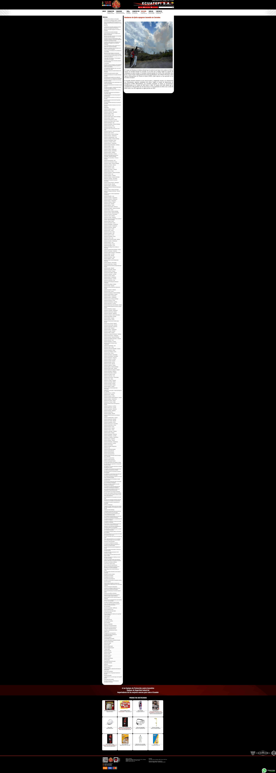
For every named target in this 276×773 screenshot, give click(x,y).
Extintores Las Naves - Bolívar (110, 164)
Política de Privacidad (108, 764)
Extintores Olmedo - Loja (109, 115)
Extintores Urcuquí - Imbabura (110, 217)
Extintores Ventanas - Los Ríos (110, 406)
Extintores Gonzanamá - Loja (109, 160)
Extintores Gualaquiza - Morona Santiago (112, 292)
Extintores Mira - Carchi (108, 209)
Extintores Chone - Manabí (109, 428)
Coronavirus (106, 63)
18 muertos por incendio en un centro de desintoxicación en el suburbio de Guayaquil (112, 78)
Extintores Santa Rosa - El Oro (110, 425)
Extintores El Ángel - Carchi (109, 244)
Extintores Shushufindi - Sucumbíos (111, 356)
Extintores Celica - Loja (108, 237)
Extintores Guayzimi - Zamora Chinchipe (112, 172)
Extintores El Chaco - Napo (109, 231)
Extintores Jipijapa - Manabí (109, 413)
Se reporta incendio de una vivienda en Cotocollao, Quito (111, 93)
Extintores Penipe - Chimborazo (110, 135)
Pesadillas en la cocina (108, 577)
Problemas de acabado (108, 575)
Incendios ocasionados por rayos (110, 630)
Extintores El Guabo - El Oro (109, 374)
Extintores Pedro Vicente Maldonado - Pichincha (111, 261)
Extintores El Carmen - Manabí (110, 420)
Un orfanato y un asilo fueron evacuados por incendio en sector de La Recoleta (112, 475)
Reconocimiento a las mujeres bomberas (112, 491)
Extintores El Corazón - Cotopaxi (110, 169)
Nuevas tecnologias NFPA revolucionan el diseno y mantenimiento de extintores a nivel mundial (112, 23)
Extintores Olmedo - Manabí (109, 184)
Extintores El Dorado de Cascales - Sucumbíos (111, 181)
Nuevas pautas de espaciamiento (110, 565)
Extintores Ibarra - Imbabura (109, 438)
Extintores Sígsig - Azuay (109, 221)
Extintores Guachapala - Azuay (110, 140)
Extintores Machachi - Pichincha (110, 357)
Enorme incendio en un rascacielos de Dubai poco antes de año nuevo (113, 534)
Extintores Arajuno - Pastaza (109, 152)
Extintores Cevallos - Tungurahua (110, 197)
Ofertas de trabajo (107, 643)
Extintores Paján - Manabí (109, 285)
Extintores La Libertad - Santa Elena (111, 437)
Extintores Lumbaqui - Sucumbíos (110, 178)
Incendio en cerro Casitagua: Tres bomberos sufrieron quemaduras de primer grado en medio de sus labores (112, 65)
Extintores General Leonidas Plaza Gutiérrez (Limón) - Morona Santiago (112, 219)
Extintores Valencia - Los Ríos (110, 359)
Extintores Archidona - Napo (109, 257)
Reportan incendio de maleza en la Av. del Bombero (112, 106)
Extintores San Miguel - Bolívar (110, 284)
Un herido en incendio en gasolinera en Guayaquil (112, 503)
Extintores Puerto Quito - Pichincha (111, 206)
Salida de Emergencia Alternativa (110, 586)
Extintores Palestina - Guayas (110, 308)
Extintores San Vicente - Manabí (110, 323)
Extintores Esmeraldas (108, 444)
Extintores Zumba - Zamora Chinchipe (111, 212)
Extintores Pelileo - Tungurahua (110, 329)
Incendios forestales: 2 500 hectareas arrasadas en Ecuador (111, 681)
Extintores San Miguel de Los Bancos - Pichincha (111, 248)
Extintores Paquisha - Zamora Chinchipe (112, 131)
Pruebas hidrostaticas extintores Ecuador (112, 640)
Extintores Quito (107, 653)
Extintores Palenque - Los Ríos (110, 278)
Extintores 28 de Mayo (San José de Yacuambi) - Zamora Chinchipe (111, 156)
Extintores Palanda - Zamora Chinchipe (111, 177)
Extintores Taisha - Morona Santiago (111, 134)
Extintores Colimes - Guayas (109, 271)
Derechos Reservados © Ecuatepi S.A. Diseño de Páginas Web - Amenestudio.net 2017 (157, 761)
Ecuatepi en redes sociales (109, 574)
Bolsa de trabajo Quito (108, 646)
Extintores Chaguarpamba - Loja (110, 137)
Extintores (106, 664)
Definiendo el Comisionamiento (110, 625)
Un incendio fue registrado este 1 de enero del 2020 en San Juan (112, 69)
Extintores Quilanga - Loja (109, 122)
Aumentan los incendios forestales (111, 32)
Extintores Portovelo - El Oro (109, 300)
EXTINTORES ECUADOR (109, 638)
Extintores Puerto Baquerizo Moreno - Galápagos (111, 282)
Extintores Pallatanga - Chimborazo (111, 224)
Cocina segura (107, 616)
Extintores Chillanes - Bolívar (109, 202)
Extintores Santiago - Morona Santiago (111, 138)
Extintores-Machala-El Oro (109, 453)
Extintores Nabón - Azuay (109, 146)
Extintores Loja (107, 447)
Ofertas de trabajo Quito (108, 641)
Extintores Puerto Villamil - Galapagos (111, 182)
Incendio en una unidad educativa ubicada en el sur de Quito (112, 61)
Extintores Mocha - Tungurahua (110, 143)
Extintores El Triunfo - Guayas (110, 400)
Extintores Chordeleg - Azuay (109, 236)
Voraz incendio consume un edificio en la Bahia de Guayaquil (112, 34)
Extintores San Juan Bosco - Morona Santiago (111, 158)
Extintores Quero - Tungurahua (110, 200)
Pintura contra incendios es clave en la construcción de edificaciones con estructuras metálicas (113, 584)
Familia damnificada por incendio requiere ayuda (112, 591)
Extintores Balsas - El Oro (109, 234)
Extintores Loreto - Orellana (109, 215)
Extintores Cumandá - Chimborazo (111, 310)
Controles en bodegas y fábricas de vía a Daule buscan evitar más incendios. (112, 589)
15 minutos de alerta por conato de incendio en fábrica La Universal (112, 522)
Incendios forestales (108, 612)
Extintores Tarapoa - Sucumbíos (110, 150)
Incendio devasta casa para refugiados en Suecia (112, 548)
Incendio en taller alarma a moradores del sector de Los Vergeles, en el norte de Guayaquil (112, 43)
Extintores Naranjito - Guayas (110, 384)
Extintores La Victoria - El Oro (110, 141)
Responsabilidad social (108, 609)
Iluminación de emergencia (109, 578)
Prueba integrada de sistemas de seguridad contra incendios (112, 614)
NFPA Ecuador (107, 659)
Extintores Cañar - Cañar (109, 347)
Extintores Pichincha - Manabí (110, 227)
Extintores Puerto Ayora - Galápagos (111, 335)
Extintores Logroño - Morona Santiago (111, 163)
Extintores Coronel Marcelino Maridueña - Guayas (112, 288)
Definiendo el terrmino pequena (110, 627)
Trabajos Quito (107, 649)
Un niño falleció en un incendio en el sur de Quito (112, 498)
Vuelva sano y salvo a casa (109, 563)
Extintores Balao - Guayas (109, 318)
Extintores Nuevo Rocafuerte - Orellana (111, 144)
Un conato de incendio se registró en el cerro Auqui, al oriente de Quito (113, 477)
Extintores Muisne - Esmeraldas (110, 262)
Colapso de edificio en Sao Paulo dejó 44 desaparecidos (112, 95)
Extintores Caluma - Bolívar (109, 275)
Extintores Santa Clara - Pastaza (110, 153)
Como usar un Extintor (108, 671)
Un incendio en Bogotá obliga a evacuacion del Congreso (112, 532)
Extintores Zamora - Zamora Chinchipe (111, 337)
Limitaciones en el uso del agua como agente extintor (113, 677)
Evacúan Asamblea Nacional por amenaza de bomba (112, 103)
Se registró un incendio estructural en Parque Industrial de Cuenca (113, 467)
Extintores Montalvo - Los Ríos (110, 341)
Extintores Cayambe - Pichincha (110, 409)
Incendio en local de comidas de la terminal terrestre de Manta (112, 80)
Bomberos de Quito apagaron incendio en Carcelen (112, 30)
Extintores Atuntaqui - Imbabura (110, 371)
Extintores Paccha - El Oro (109, 167)
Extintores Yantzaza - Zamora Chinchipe (112, 314)
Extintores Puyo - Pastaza (109, 394)
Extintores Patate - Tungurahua (110, 185)
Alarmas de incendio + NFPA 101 (110, 607)
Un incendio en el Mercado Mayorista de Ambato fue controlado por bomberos (112, 487)
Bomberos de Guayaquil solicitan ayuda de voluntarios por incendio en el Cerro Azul (112, 500)
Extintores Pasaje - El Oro (109, 426)
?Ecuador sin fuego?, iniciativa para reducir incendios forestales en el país (112, 88)
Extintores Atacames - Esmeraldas (110, 354)
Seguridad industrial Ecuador (110, 661)
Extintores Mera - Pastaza (109, 118)
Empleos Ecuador (107, 650)
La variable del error (108, 619)
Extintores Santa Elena (108, 412)
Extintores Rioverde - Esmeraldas (110, 214)
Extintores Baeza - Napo (109, 171)
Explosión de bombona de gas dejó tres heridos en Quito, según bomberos (112, 595)
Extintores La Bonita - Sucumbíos (110, 112)
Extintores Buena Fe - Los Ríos (110, 407)
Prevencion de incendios (109, 679)
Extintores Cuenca (107, 655)
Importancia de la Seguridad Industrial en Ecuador (112, 673)
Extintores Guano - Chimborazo (110, 297)
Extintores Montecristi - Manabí (110, 419)
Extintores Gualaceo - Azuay (109, 350)
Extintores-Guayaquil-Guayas (110, 460)
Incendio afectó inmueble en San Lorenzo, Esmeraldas (112, 90)
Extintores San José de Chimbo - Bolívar (112, 239)
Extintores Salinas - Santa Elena (110, 399)
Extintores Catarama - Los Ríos (110, 274)
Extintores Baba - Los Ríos (109, 254)
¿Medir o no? (106, 631)
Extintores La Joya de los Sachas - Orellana (112, 334)
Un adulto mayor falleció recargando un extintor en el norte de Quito (112, 545)
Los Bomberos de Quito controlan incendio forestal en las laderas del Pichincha (112, 28)
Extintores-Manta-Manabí (109, 450)
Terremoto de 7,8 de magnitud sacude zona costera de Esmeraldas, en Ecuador (112, 524)
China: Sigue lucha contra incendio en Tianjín (111, 570)
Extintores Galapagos (108, 504)
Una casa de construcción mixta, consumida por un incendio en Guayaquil (112, 482)
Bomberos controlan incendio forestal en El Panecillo (112, 71)
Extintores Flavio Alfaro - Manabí (110, 272)
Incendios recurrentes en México (110, 562)
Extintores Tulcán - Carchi (109, 429)
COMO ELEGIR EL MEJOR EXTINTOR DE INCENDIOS (112, 669)
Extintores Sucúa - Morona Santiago (111, 298)
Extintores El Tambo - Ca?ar (109, 245)
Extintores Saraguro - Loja (109, 233)
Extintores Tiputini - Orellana (109, 109)
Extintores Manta (107, 656)
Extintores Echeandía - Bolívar (110, 269)
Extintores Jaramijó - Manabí (109, 360)
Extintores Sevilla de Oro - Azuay (110, 119)
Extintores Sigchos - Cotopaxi (110, 175)
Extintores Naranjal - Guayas (109, 383)
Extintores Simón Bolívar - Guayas (110, 294)
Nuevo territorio (107, 622)
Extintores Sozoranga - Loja (109, 127)
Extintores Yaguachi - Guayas (110, 365)
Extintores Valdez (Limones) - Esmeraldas (112, 252)
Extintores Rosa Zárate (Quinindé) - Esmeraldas (111, 388)
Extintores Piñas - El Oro (109, 353)
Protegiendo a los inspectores (110, 633)
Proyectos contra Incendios (109, 541)
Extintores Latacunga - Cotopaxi (110, 431)
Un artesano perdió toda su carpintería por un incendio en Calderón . (113, 519)
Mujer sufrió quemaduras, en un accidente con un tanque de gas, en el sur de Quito (112, 539)
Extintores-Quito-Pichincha (109, 459)
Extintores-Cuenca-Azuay (109, 457)
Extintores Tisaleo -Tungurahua (110, 149)
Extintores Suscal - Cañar (109, 147)
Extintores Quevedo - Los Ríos (110, 443)
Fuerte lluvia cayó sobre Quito (110, 610)
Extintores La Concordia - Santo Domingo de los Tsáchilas (113, 391)
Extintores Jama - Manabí (109, 268)
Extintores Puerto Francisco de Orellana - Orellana (112, 416)
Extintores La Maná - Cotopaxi (110, 380)
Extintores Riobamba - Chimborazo (111, 441)
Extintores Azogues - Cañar (109, 396)
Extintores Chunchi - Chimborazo (110, 225)
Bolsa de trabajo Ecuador (109, 647)
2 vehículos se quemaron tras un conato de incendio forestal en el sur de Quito (112, 512)
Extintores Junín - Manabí (109, 255)
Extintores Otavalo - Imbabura (110, 410)
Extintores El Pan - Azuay (109, 110)
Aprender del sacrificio (108, 621)
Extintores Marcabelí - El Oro (109, 222)
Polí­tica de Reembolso (108, 765)
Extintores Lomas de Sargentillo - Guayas (112, 348)
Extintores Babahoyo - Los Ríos (110, 435)
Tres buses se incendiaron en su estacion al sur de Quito (112, 51)
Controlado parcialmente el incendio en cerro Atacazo (113, 85)
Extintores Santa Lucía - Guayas (110, 311)
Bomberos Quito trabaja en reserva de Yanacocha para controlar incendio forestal (112, 54)
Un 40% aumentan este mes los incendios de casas (113, 537)
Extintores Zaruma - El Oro (109, 319)
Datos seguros (107, 618)
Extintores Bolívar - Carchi (109, 205)
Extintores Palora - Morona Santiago (111, 211)
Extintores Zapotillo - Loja (109, 196)
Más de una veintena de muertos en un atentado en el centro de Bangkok (111, 567)
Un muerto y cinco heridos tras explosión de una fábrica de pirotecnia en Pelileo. (112, 470)
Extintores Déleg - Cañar (109, 113)
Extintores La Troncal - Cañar (110, 402)
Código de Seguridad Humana (110, 628)
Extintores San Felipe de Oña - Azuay (111, 121)
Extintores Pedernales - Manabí (110, 372)
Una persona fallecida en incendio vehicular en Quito (112, 75)
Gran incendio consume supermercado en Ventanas (112, 598)
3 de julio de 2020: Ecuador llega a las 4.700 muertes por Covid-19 (113, 56)
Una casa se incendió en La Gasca (111, 543)
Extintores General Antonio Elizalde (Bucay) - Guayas (113, 266)
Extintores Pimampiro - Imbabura (110, 251)
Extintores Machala (108, 652)
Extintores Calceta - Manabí (109, 363)
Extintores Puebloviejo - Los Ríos (110, 301)
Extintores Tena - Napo (108, 378)
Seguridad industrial (108, 662)
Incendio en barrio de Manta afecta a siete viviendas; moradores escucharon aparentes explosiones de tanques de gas (112, 39)
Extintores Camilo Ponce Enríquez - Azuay (112, 249)
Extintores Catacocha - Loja (109, 280)
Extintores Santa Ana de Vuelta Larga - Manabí (111, 322)
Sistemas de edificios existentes (110, 593)
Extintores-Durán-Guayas (109, 452)
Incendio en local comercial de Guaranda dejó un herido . (112, 101)
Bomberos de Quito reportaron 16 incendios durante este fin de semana (112, 37)
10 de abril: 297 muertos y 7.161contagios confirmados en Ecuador (112, 59)
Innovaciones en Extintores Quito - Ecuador (112, 20)
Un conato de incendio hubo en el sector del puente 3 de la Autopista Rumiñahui (112, 517)
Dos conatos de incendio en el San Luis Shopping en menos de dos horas (112, 490)
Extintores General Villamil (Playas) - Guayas (113, 397)
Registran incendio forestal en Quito (111, 73)
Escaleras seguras (107, 637)
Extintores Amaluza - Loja (109, 166)
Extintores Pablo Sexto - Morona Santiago (112, 116)
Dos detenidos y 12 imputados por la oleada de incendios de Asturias (112, 529)
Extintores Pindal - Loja (108, 174)
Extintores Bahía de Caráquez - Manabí (111, 369)
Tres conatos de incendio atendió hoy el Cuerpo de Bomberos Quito (112, 514)
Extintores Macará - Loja (109, 340)
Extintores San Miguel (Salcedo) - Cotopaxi (112, 338)
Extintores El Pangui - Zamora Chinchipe (112, 208)
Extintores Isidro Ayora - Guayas (110, 264)
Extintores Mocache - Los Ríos (110, 303)
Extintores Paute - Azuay (109, 291)
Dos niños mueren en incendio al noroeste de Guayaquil (112, 472)
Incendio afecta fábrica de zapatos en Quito (112, 462)
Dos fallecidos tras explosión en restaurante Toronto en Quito (112, 464)
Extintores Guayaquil (108, 665)
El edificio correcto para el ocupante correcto (112, 580)
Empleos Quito (107, 644)
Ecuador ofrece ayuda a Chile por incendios (112, 493)
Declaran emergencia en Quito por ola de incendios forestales (112, 558)
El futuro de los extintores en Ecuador (111, 18)
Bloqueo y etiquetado (108, 624)
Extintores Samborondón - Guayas (111, 417)
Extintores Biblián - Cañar (109, 258)
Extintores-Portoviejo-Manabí (109, 449)
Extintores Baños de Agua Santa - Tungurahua (110, 344)
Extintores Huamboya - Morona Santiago (112, 124)
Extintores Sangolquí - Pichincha (110, 434)
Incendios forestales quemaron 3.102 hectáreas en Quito (111, 553)
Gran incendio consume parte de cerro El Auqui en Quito (112, 555)
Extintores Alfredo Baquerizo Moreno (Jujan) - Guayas (113, 307)
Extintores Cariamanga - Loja (110, 345)
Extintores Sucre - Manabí (109, 203)
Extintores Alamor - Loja (108, 242)
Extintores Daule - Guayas (109, 432)
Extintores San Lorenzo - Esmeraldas (111, 377)
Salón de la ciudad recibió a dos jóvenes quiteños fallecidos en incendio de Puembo (112, 560)
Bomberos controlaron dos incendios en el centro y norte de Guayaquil (112, 49)
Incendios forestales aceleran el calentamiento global (110, 635)
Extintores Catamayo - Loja (109, 375)
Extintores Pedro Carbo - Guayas (110, 368)
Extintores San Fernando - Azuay (110, 161)
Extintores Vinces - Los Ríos (109, 393)
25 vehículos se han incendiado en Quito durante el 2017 (112, 480)
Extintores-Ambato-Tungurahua (110, 446)
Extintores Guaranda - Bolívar (110, 381)
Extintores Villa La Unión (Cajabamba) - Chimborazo (112, 194)
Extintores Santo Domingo (109, 509)
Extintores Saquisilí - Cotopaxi (110, 289)
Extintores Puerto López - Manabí (110, 325)
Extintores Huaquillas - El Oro (110, 422)
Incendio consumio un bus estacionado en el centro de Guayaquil (113, 83)
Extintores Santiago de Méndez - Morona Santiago (112, 192)
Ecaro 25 (106, 25)
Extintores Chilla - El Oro (109, 132)
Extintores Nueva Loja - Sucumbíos (111, 423)
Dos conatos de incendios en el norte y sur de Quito (112, 98)
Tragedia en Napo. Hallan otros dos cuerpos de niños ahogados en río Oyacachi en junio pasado (112, 507)
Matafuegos (106, 107)
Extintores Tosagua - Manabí (109, 331)
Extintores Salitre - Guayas (109, 332)
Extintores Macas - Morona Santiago (111, 366)
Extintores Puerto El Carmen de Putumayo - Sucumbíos (112, 188)
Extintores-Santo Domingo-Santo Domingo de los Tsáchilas (112, 456)
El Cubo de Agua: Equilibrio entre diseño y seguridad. (112, 572)
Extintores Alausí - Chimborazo (110, 277)
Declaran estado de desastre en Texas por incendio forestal (112, 550)
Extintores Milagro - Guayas (109, 440)
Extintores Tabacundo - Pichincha (110, 326)
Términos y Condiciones (108, 763)
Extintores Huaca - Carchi (109, 228)
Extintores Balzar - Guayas (109, 386)
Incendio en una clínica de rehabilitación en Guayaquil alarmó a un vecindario (112, 527)
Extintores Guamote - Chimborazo (110, 199)
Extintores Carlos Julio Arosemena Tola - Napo (112, 129)
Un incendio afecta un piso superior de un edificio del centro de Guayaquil (112, 46)
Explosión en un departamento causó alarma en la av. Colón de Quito (113, 600)
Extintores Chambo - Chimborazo (110, 240)
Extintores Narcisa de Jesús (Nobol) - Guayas (113, 304)
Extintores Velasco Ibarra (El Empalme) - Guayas (112, 404)
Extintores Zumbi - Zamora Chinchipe (111, 189)
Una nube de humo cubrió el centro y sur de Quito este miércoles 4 (112, 495)
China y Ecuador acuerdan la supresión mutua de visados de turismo (112, 604)
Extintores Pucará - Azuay (109, 125)
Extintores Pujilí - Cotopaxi (109, 328)
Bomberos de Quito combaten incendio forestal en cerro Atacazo (111, 485)
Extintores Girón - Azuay (108, 230)
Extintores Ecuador (107, 675)
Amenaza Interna (107, 581)
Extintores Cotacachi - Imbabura (110, 313)
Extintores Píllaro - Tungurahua (110, 295)
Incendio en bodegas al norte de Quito (111, 602)
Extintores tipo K (107, 667)
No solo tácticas (107, 606)
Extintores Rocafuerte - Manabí (110, 316)
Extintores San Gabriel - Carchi (110, 351)
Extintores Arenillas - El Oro (109, 362)
